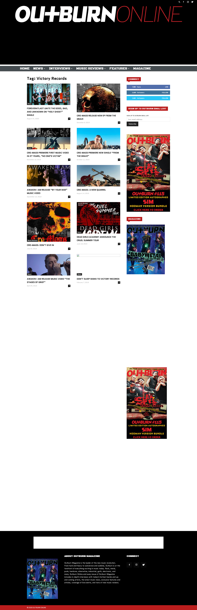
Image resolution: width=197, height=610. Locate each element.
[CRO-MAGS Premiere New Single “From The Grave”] (98, 138)
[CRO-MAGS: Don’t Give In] (48, 222)
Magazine (142, 69)
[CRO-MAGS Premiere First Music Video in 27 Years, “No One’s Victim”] (48, 138)
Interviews (59, 69)
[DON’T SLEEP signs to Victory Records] (98, 264)
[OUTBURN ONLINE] (98, 15)
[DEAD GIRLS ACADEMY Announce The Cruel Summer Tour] (98, 218)
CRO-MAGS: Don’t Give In (40, 245)
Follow (165, 92)
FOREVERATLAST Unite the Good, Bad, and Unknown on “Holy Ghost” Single (47, 112)
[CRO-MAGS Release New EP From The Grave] (98, 98)
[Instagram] (188, 2)
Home (24, 69)
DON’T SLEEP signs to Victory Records (98, 278)
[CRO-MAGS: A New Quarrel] (98, 175)
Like (166, 87)
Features (118, 69)
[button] (179, 2)
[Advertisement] (98, 46)
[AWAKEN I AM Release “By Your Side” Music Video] (48, 175)
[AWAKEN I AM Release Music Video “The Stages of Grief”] (48, 264)
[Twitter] (192, 2)
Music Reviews (89, 69)
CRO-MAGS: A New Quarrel (91, 189)
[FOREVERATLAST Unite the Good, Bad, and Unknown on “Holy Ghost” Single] (48, 94)
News (38, 69)
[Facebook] (183, 2)
